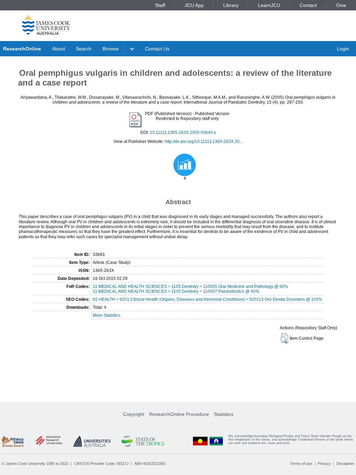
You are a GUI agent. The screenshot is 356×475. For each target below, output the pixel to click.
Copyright (133, 414)
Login (343, 48)
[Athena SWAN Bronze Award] (12, 441)
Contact (308, 5)
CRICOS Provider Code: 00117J (101, 463)
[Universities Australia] (92, 441)
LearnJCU (269, 5)
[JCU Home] (46, 24)
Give (341, 5)
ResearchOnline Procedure (179, 414)
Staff (160, 5)
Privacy (324, 463)
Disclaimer (345, 463)
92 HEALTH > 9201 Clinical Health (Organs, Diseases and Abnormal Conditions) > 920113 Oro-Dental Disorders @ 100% (207, 299)
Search (83, 48)
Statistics (223, 414)
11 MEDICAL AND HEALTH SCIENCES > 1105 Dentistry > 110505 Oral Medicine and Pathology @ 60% (190, 286)
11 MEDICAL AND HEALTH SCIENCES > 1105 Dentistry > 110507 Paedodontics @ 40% (176, 291)
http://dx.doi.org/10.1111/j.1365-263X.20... (204, 141)
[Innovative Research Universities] (48, 441)
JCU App (194, 5)
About (58, 48)
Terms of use (301, 463)
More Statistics (106, 315)
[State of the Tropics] (143, 441)
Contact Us (157, 48)
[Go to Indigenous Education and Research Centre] (200, 441)
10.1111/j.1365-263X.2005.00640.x (183, 132)
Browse (111, 48)
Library (230, 5)
